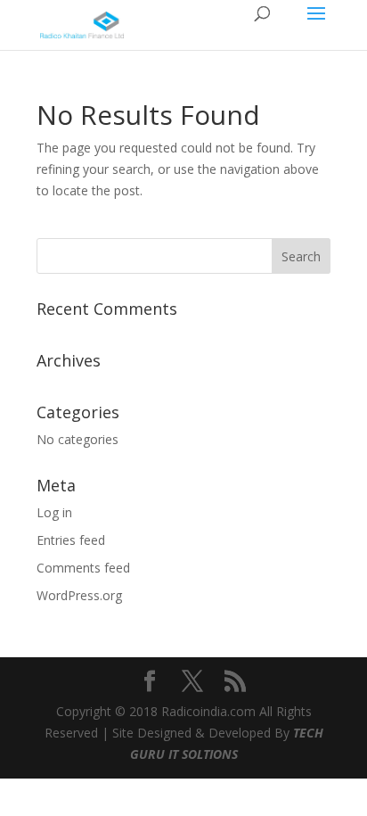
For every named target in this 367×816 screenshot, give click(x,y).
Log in (54, 512)
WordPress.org (79, 595)
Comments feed (83, 567)
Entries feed (71, 540)
